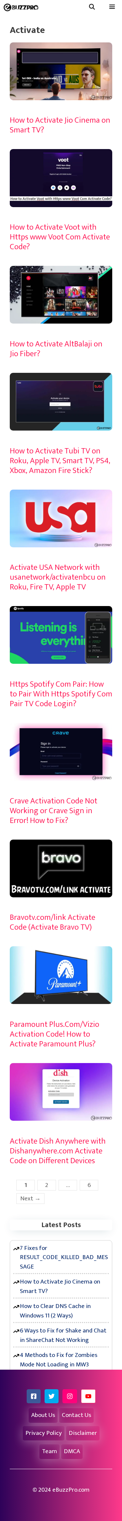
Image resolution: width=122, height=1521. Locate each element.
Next (30, 1199)
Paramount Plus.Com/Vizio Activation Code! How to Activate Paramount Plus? (54, 1034)
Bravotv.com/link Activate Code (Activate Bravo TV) (52, 922)
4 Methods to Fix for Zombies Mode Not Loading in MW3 (58, 1360)
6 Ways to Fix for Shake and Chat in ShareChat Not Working (63, 1335)
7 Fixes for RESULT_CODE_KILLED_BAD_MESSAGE (64, 1257)
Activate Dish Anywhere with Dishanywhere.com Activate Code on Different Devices (58, 1150)
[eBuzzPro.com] (22, 7)
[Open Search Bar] (92, 7)
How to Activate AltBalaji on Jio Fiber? (56, 348)
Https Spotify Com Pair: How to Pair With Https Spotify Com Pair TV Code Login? (61, 693)
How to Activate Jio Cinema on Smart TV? (60, 125)
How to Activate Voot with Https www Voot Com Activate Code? (60, 237)
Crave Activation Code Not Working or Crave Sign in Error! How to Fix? (53, 810)
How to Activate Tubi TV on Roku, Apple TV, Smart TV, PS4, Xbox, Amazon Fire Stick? (60, 460)
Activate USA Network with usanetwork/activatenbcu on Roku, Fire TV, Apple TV (58, 577)
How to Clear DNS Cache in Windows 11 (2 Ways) (55, 1311)
